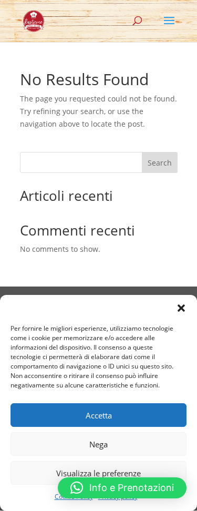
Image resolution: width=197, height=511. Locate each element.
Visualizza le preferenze (98, 473)
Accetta (99, 415)
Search (160, 163)
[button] (181, 308)
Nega (98, 444)
